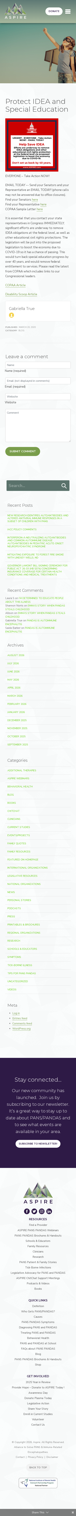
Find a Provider (38, 1225)
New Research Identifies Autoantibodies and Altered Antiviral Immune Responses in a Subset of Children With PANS (37, 518)
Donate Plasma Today (38, 1398)
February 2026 (16, 704)
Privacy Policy (35, 1457)
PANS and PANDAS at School (38, 1343)
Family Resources (18, 851)
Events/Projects (18, 835)
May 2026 (13, 679)
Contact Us (38, 1425)
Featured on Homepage (22, 859)
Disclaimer (52, 1457)
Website (10, 402)
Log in (16, 1013)
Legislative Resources (22, 876)
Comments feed (22, 1023)
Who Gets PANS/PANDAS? (38, 1311)
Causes (38, 1317)
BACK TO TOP (38, 1467)
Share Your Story (38, 1409)
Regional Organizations (23, 933)
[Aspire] (15, 11)
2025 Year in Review (38, 1382)
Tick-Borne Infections (38, 1267)
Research (13, 940)
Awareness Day (38, 1393)
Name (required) (15, 371)
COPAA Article (15, 285)
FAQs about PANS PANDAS (38, 1348)
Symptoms (14, 957)
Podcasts (14, 908)
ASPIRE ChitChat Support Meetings (38, 1278)
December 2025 (17, 720)
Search (64, 486)
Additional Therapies (21, 770)
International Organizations (27, 867)
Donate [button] (54, 11)
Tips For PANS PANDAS (21, 973)
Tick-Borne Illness (19, 965)
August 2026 (15, 655)
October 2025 (16, 736)
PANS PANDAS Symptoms (38, 1322)
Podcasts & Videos (38, 1283)
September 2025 (17, 744)
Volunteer (38, 1419)
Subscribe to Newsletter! (38, 1143)
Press (11, 916)
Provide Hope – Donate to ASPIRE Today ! (38, 1387)
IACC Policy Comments (22, 529)
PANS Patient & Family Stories (38, 1262)
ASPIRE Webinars (18, 778)
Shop (38, 1364)
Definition (38, 1306)
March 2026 (14, 696)
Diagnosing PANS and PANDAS (38, 1327)
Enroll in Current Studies (38, 1414)
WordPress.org (21, 1028)
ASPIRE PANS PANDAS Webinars (38, 1230)
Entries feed (19, 1018)
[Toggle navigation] (68, 11)
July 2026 (13, 663)
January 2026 (16, 712)
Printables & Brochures (23, 924)
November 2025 (17, 728)
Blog (21, 330)
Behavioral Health (20, 786)
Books (11, 803)
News (11, 892)
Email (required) (15, 387)
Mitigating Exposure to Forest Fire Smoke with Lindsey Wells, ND (35, 556)
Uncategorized (17, 981)
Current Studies (18, 827)
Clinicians (13, 819)
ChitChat (13, 811)
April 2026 (13, 687)
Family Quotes (16, 843)
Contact (20, 1457)
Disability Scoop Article (21, 294)
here (35, 200)
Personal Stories (19, 900)
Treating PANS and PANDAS (38, 1333)
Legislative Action (38, 1403)
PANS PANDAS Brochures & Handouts (38, 1235)
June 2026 (13, 671)
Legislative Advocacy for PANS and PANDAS (38, 1273)
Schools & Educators (22, 949)
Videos (11, 989)
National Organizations (24, 884)
